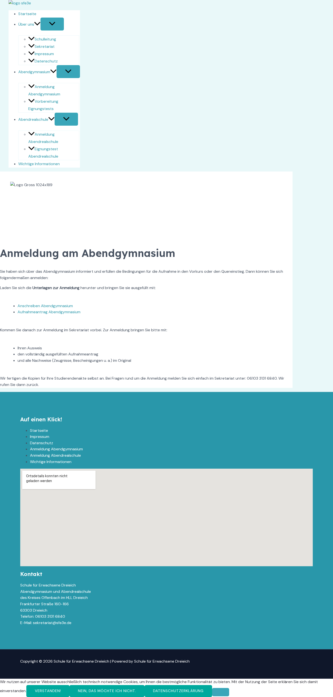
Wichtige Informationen (39, 163)
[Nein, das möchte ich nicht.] (220, 692)
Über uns (26, 24)
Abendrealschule (33, 119)
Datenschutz (46, 61)
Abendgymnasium (34, 71)
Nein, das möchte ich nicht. (107, 690)
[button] (37, 24)
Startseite (27, 13)
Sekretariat (45, 46)
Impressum (44, 53)
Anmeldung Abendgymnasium (56, 449)
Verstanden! (48, 690)
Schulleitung (45, 39)
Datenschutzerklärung (178, 690)
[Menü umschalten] (52, 24)
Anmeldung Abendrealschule (55, 455)
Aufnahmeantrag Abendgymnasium (49, 311)
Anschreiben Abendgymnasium (45, 305)
